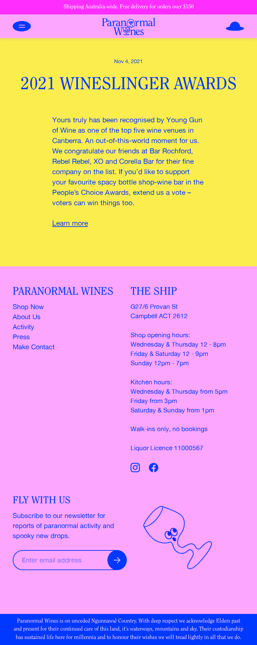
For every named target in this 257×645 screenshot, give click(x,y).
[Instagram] (137, 468)
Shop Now (28, 306)
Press (21, 337)
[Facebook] (153, 468)
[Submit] (117, 560)
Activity (23, 326)
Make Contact (34, 347)
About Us (26, 316)
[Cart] (235, 26)
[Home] (128, 26)
